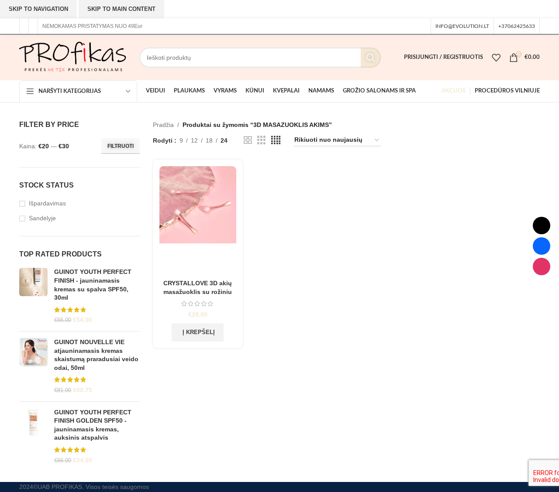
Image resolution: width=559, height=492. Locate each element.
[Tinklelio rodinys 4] (275, 140)
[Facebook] (541, 246)
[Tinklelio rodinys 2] (248, 140)
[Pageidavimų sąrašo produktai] (496, 57)
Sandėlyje (42, 218)
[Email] (541, 225)
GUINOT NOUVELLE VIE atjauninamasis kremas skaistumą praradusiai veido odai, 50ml (96, 354)
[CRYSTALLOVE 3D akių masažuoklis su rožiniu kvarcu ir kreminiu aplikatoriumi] (198, 220)
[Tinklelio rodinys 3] (261, 140)
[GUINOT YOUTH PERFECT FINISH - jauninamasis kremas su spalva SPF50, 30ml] (33, 296)
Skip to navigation (38, 9)
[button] (198, 332)
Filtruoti (120, 146)
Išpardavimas (47, 203)
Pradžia (163, 124)
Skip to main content (121, 9)
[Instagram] (541, 266)
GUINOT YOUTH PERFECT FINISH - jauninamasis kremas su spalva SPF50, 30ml (92, 284)
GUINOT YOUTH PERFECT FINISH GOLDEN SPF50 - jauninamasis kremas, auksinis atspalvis (92, 425)
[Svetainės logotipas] (72, 56)
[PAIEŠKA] (371, 58)
